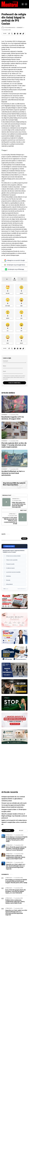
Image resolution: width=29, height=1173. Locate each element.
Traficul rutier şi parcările (11, 560)
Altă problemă (9, 584)
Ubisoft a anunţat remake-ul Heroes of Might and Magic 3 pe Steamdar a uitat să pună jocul (14, 816)
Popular (7, 830)
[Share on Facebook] (9, 33)
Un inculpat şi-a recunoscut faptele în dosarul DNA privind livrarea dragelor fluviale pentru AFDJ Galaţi (16, 839)
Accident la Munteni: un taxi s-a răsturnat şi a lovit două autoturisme (12, 473)
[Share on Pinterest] (17, 33)
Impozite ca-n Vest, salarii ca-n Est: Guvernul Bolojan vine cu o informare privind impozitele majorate (15, 867)
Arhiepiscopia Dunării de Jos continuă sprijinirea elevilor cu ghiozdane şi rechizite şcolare (13, 798)
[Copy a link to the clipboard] (23, 33)
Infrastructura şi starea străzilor (13, 555)
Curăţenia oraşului (10, 568)
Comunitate (15, 498)
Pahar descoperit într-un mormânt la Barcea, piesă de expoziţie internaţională (19, 505)
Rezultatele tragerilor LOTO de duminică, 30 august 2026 (12, 418)
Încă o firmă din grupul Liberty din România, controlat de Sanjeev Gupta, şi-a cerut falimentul (16, 848)
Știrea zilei (12, 513)
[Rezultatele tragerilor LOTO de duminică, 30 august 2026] (14, 404)
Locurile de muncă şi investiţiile (13, 572)
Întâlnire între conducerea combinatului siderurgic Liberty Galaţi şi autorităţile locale (15, 857)
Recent (21, 830)
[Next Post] (23, 517)
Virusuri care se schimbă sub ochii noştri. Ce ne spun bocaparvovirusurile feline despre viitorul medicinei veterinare (14, 805)
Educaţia (8, 580)
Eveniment (20, 27)
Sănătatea (8, 576)
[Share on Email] (20, 33)
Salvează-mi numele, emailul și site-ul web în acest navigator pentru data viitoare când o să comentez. (14, 377)
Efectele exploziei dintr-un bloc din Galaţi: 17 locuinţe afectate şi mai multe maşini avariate (14, 445)
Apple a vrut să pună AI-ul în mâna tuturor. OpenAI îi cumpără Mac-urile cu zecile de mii (14, 822)
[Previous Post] (6, 502)
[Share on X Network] (11, 33)
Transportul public (10, 564)
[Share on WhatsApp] (14, 33)
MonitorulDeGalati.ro (22, 588)
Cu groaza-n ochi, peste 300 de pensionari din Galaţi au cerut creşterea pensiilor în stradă (9, 520)
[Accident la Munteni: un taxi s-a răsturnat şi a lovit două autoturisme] (14, 458)
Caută (24, 538)
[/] (22, 4)
